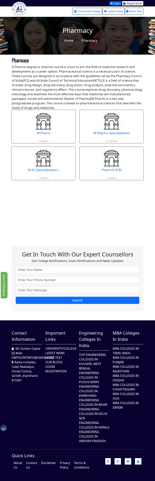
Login (116, 3)
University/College (89, 11)
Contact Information (23, 336)
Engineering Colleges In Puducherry (89, 377)
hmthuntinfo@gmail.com (33, 358)
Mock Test (135, 11)
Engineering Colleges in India (91, 339)
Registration (134, 3)
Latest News (115, 11)
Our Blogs (54, 362)
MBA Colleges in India (126, 336)
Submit (77, 300)
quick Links (23, 455)
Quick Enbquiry (4, 285)
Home (69, 40)
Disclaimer (48, 463)
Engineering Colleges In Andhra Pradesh (92, 436)
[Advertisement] (77, 210)
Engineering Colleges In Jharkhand (89, 391)
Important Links (55, 336)
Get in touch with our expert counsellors (77, 254)
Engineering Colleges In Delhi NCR (93, 413)
